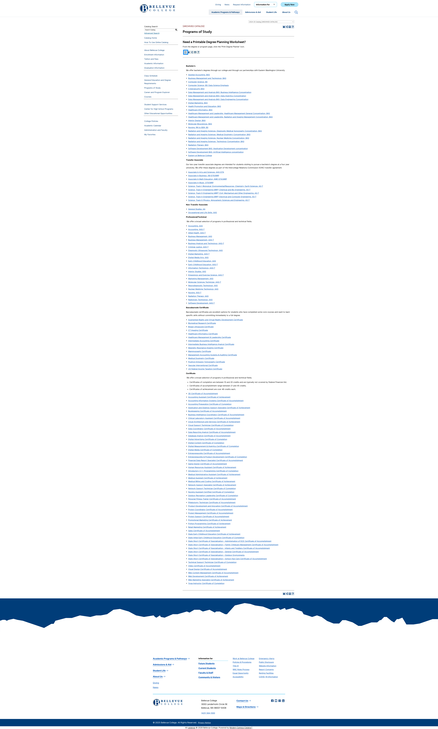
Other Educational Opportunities (158, 113)
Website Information (267, 666)
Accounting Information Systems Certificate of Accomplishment (216, 400)
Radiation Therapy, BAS (198, 145)
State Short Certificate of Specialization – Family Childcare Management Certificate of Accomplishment (233, 545)
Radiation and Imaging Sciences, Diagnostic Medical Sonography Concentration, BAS (225, 131)
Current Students (207, 668)
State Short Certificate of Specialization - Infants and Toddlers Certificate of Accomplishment (229, 548)
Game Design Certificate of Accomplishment (207, 464)
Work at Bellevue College (243, 658)
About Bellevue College (154, 50)
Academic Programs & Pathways (225, 12)
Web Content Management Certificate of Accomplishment (213, 573)
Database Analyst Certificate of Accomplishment (209, 436)
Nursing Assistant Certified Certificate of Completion (211, 492)
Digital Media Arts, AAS (198, 257)
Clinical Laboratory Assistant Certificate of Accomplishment (214, 418)
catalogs (191, 727)
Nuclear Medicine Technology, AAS (203, 289)
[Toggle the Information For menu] (274, 4)
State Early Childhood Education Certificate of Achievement (214, 534)
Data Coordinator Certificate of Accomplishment (209, 429)
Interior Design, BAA (197, 120)
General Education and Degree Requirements (157, 82)
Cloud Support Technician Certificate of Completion (210, 425)
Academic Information (153, 63)
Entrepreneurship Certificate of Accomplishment (209, 453)
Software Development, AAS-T (201, 303)
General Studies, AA (196, 209)
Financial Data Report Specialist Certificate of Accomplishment (215, 460)
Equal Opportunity (241, 673)
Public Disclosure (266, 662)
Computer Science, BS (197, 82)
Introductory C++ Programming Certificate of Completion (213, 471)
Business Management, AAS (200, 236)
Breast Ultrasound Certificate (201, 327)
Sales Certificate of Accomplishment (204, 530)
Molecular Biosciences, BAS (200, 124)
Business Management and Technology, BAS (207, 78)
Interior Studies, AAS (197, 271)
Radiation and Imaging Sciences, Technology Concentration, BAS (216, 141)
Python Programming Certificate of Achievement (209, 523)
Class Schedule (150, 76)
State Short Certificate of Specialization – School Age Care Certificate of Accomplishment (227, 559)
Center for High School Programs (158, 109)
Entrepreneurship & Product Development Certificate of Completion (217, 457)
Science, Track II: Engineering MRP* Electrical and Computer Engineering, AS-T (222, 197)
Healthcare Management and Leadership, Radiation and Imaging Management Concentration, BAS (230, 117)
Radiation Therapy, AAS (198, 296)
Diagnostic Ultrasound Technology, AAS (205, 250)
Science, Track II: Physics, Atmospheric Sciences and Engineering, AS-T (219, 200)
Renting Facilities (266, 673)
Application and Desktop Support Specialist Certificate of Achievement (219, 408)
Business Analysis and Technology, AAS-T (206, 243)
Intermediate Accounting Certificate (203, 341)
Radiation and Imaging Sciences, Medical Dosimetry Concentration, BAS (219, 134)
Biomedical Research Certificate (202, 323)
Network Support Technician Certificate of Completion (212, 488)
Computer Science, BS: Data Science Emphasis (208, 85)
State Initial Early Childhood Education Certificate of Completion (216, 537)
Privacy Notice (204, 722)
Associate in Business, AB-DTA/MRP (203, 175)
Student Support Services (155, 104)
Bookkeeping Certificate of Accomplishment (207, 411)
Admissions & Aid (253, 12)
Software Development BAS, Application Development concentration (218, 148)
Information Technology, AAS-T (201, 268)
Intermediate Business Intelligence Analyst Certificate (211, 344)
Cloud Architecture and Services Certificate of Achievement (214, 422)
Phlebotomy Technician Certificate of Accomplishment (211, 502)
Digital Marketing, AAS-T (199, 254)
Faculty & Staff (205, 673)
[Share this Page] (287, 27)
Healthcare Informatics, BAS (200, 110)
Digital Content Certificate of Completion (206, 443)
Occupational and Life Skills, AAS (202, 212)
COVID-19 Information (268, 677)
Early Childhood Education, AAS (202, 261)
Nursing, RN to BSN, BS (198, 127)
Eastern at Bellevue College (200, 155)
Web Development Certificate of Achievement (208, 576)
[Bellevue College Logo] (157, 8)
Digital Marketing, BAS (198, 103)
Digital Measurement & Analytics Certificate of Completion (213, 446)
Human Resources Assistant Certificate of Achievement (212, 467)
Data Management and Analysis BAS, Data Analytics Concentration (217, 96)
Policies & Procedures (242, 662)
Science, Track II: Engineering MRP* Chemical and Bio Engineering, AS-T (219, 190)
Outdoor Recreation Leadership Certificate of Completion (213, 495)
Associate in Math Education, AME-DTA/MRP (207, 179)
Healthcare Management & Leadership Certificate (209, 337)
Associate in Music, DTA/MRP (201, 182)
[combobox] (271, 21)
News (227, 4)
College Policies (151, 121)
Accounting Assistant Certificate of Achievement (209, 397)
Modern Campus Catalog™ (241, 727)
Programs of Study (152, 88)
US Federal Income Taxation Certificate (205, 369)
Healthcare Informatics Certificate (203, 334)
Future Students (206, 663)
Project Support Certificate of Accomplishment (208, 516)
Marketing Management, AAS (200, 278)
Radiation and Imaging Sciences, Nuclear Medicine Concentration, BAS (218, 138)
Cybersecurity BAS (196, 89)
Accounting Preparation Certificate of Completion (209, 404)
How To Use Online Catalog (156, 42)
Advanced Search (151, 33)
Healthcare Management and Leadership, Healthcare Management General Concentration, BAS (229, 113)
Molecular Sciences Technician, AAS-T (204, 282)
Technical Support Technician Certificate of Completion (212, 562)
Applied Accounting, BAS (199, 75)
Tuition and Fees (151, 59)
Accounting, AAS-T (196, 229)
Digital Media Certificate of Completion (205, 450)
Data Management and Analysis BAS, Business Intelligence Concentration (219, 92)
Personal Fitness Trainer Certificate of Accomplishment (212, 499)
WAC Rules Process (241, 669)
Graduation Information (154, 68)
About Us (286, 12)
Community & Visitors (209, 677)
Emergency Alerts (266, 658)
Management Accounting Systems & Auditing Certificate (212, 355)
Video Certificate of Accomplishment (204, 566)
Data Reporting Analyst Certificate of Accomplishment (212, 432)
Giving (218, 4)
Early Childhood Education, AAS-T (203, 264)
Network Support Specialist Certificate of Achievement (212, 485)
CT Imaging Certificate (198, 330)
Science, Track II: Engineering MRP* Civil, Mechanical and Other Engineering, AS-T (223, 193)
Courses (147, 97)
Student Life (271, 12)
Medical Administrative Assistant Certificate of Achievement (214, 474)
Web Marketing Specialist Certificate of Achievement (211, 580)
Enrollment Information (154, 54)
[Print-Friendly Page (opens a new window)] (290, 27)
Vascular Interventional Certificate (203, 365)
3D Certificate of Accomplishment (203, 393)
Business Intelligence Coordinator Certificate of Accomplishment (216, 414)
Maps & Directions (246, 707)
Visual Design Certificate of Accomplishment (207, 569)
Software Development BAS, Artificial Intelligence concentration (216, 152)
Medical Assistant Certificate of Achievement (207, 478)
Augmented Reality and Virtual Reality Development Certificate (215, 320)
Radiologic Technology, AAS (200, 300)
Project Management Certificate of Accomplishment (210, 513)
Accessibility (238, 677)
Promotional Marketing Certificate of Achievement (210, 520)
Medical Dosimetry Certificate (201, 358)
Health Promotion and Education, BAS (204, 106)
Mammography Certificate (199, 351)
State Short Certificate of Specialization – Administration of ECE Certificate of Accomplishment (229, 541)
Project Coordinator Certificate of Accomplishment (210, 509)
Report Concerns (266, 669)
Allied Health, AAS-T (197, 233)
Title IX (236, 666)
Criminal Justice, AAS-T (198, 247)
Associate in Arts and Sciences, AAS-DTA (206, 172)
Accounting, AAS (195, 226)
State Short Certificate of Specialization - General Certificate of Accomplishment (223, 551)
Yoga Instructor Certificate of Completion (206, 583)
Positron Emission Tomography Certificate (206, 362)
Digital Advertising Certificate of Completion (207, 439)
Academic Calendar (152, 125)
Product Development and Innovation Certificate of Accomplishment (218, 506)
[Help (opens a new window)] (293, 27)
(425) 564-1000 (208, 713)
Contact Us (242, 700)
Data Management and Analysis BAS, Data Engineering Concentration (218, 99)
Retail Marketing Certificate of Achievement (207, 527)
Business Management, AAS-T (201, 240)
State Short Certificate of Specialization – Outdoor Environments (216, 555)
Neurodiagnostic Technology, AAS (203, 285)
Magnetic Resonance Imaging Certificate (205, 348)
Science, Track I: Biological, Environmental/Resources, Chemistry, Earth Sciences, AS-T (225, 186)
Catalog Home (150, 38)
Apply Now (289, 4)
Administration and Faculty (155, 130)
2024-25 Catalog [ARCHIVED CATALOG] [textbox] (263, 22)
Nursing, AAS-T (194, 292)
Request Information (241, 4)
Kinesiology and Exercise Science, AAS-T (206, 275)
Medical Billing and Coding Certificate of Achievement (211, 481)
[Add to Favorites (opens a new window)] (284, 27)
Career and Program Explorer (157, 92)
